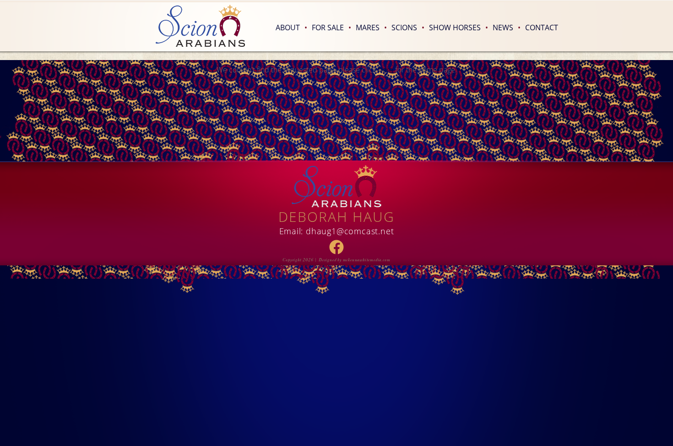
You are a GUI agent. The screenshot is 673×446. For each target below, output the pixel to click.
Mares (371, 27)
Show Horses (458, 27)
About (291, 27)
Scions (407, 27)
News (507, 27)
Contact (541, 27)
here (385, 70)
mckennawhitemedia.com (367, 260)
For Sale (331, 27)
